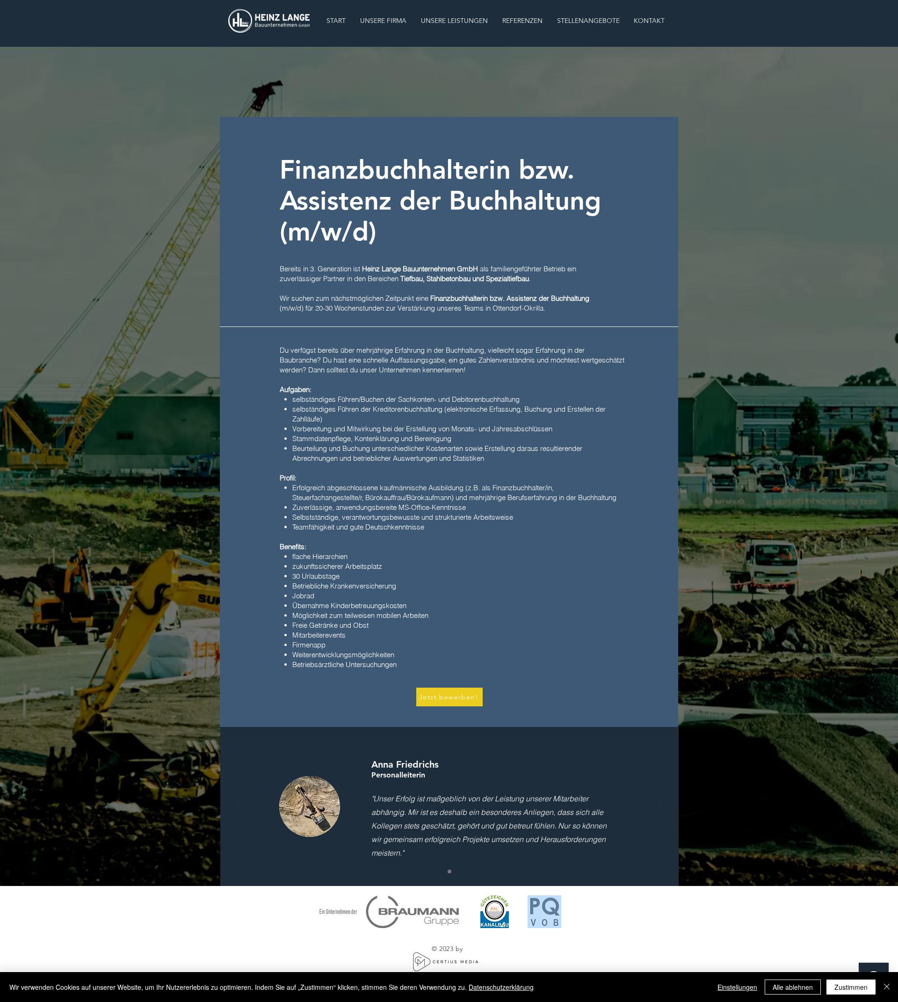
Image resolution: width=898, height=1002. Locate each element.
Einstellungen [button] (737, 987)
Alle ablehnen (793, 987)
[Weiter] (660, 806)
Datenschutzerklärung (501, 987)
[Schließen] (886, 987)
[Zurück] (239, 806)
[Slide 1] (449, 871)
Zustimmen (851, 987)
